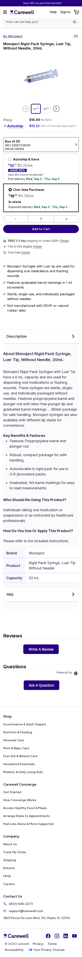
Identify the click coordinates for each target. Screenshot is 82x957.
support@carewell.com (26, 911)
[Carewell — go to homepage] (22, 12)
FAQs (7, 876)
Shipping (9, 860)
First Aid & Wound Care (20, 756)
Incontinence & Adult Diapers (24, 724)
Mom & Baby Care (16, 748)
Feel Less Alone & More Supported (28, 824)
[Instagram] (57, 936)
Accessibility (14, 950)
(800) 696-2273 (21, 904)
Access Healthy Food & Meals (25, 808)
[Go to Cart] (76, 12)
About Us (10, 844)
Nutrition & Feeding (17, 732)
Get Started (12, 792)
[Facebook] (48, 936)
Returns (9, 868)
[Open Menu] (5, 12)
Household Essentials (19, 764)
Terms (52, 944)
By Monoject (12, 36)
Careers (9, 884)
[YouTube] (74, 936)
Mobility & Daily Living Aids (23, 772)
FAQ (10, 594)
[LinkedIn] (65, 936)
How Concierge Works (19, 800)
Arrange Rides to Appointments (26, 816)
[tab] (41, 649)
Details (64, 240)
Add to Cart (41, 229)
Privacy (38, 944)
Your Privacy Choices (49, 950)
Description (17, 336)
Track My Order (14, 852)
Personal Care (13, 740)
